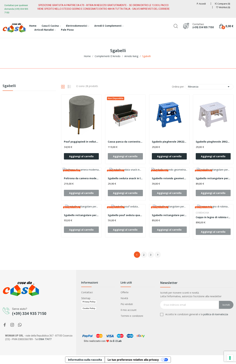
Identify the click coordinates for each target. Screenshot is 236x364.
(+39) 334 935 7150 (203, 27)
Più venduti (127, 304)
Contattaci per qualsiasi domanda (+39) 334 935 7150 (16, 9)
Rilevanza (209, 87)
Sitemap (85, 298)
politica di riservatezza (215, 314)
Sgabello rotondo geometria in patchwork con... (169, 178)
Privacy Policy (89, 302)
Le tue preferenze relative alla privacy (133, 359)
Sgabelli (9, 86)
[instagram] (12, 325)
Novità (124, 298)
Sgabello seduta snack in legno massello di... (125, 178)
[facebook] (5, 325)
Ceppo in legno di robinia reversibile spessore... (213, 217)
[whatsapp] (20, 325)
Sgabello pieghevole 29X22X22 (213, 141)
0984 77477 (45, 339)
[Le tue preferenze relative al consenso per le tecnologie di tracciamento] (230, 358)
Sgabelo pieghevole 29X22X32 (169, 141)
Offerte (125, 292)
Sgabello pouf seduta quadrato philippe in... (125, 215)
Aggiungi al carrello (81, 156)
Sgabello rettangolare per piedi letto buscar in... (81, 215)
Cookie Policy (89, 308)
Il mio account (128, 310)
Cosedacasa (202, 213)
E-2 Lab (117, 341)
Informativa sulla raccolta (85, 359)
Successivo (157, 254)
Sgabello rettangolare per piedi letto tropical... (213, 178)
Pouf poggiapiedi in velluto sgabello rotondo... (81, 141)
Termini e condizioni (132, 315)
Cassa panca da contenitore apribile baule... (125, 141)
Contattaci (87, 292)
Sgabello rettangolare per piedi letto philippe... (169, 215)
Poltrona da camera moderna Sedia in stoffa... (81, 178)
